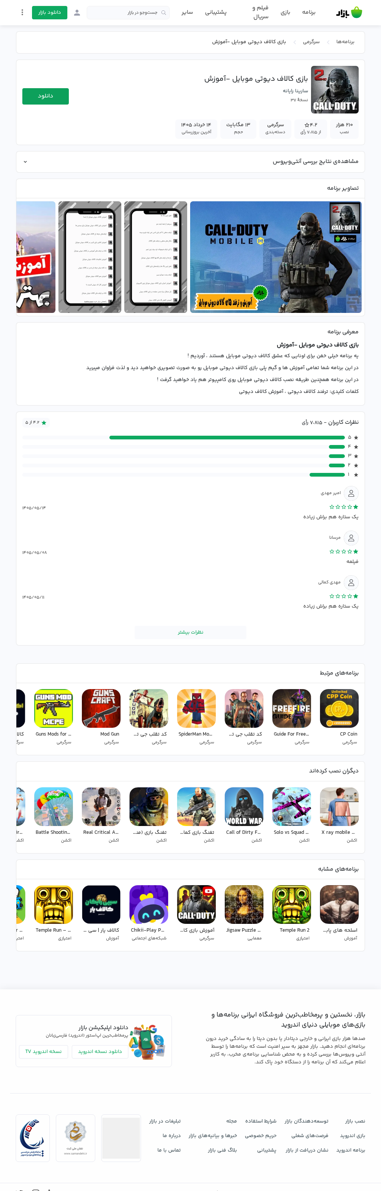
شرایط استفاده (260, 1121)
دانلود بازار (49, 13)
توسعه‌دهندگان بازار (307, 1121)
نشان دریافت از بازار (307, 1150)
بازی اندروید (352, 1136)
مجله (231, 1121)
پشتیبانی (216, 12)
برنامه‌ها (345, 42)
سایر (187, 12)
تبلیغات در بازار (165, 1121)
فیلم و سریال (260, 12)
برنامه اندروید (350, 1150)
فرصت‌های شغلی (310, 1136)
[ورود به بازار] (77, 12)
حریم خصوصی (260, 1136)
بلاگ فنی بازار (222, 1150)
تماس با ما (169, 1150)
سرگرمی (311, 42)
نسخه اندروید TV (43, 1052)
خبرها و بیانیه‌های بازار (213, 1136)
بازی (285, 12)
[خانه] (349, 12)
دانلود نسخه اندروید (100, 1052)
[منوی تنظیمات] (22, 12)
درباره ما (172, 1136)
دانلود (45, 96)
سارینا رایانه (295, 91)
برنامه (309, 12)
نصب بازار (355, 1121)
